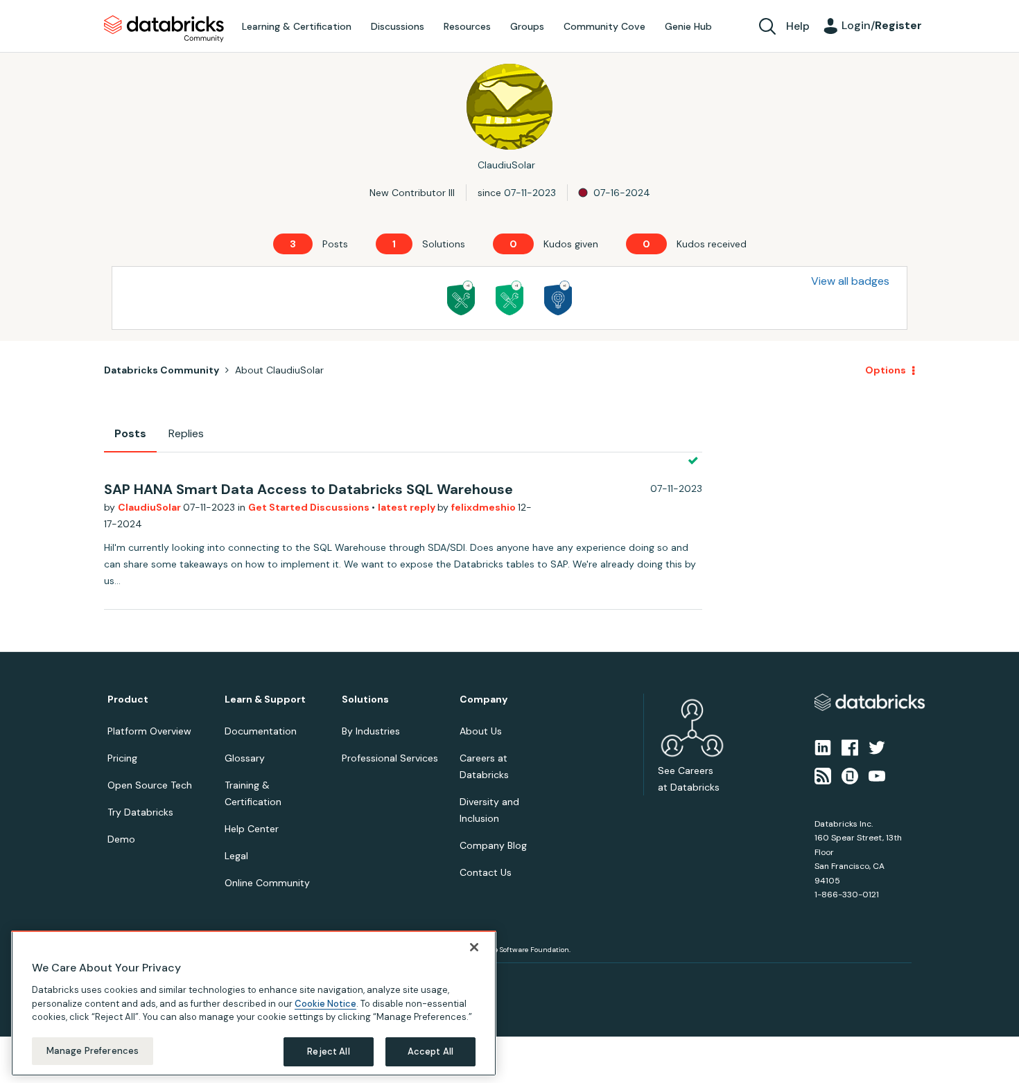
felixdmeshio (484, 507)
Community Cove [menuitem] (604, 26)
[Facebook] (850, 747)
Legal (236, 855)
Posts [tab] (130, 433)
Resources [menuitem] (467, 26)
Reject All (328, 1051)
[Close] (474, 947)
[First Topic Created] (558, 298)
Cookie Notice (325, 1003)
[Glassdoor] (850, 774)
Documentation (261, 731)
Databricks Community (164, 29)
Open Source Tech (149, 785)
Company (483, 699)
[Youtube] (877, 774)
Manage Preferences (92, 1051)
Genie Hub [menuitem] (688, 26)
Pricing (122, 758)
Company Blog (493, 845)
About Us (481, 731)
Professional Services (390, 758)
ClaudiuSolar (150, 507)
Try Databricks (140, 812)
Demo (121, 839)
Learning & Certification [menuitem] (296, 26)
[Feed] (823, 774)
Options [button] (885, 370)
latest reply (407, 507)
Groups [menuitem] (527, 26)
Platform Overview (149, 731)
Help (798, 26)
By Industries (371, 731)
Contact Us (486, 872)
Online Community (267, 883)
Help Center (252, 828)
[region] (253, 1003)
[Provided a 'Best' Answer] (461, 298)
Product (127, 699)
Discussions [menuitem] (397, 26)
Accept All (430, 1051)
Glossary (245, 758)
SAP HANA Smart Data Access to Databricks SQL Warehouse (308, 489)
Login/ (882, 25)
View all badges (850, 281)
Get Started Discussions (310, 507)
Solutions (365, 699)
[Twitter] (877, 747)
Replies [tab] (186, 433)
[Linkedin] (823, 747)
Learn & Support (265, 699)
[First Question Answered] (509, 298)
